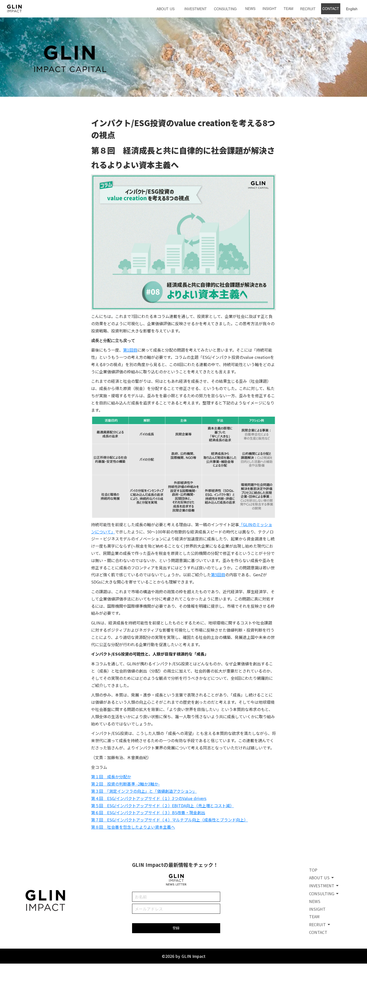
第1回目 (130, 350)
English (352, 8)
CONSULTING (225, 8)
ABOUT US (166, 8)
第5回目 (218, 575)
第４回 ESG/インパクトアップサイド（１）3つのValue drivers (148, 798)
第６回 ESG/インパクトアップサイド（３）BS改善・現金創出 (148, 812)
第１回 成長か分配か (111, 777)
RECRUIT (308, 8)
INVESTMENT (195, 8)
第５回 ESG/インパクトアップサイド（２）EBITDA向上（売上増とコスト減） (162, 805)
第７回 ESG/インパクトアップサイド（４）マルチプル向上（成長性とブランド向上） (169, 820)
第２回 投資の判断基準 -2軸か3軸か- (125, 784)
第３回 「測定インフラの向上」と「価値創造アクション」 (144, 791)
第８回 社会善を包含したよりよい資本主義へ (133, 827)
